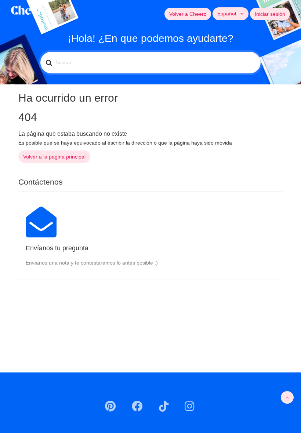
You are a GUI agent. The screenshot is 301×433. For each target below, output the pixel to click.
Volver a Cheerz (187, 14)
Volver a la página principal (54, 157)
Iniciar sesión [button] (270, 14)
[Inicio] (29, 9)
